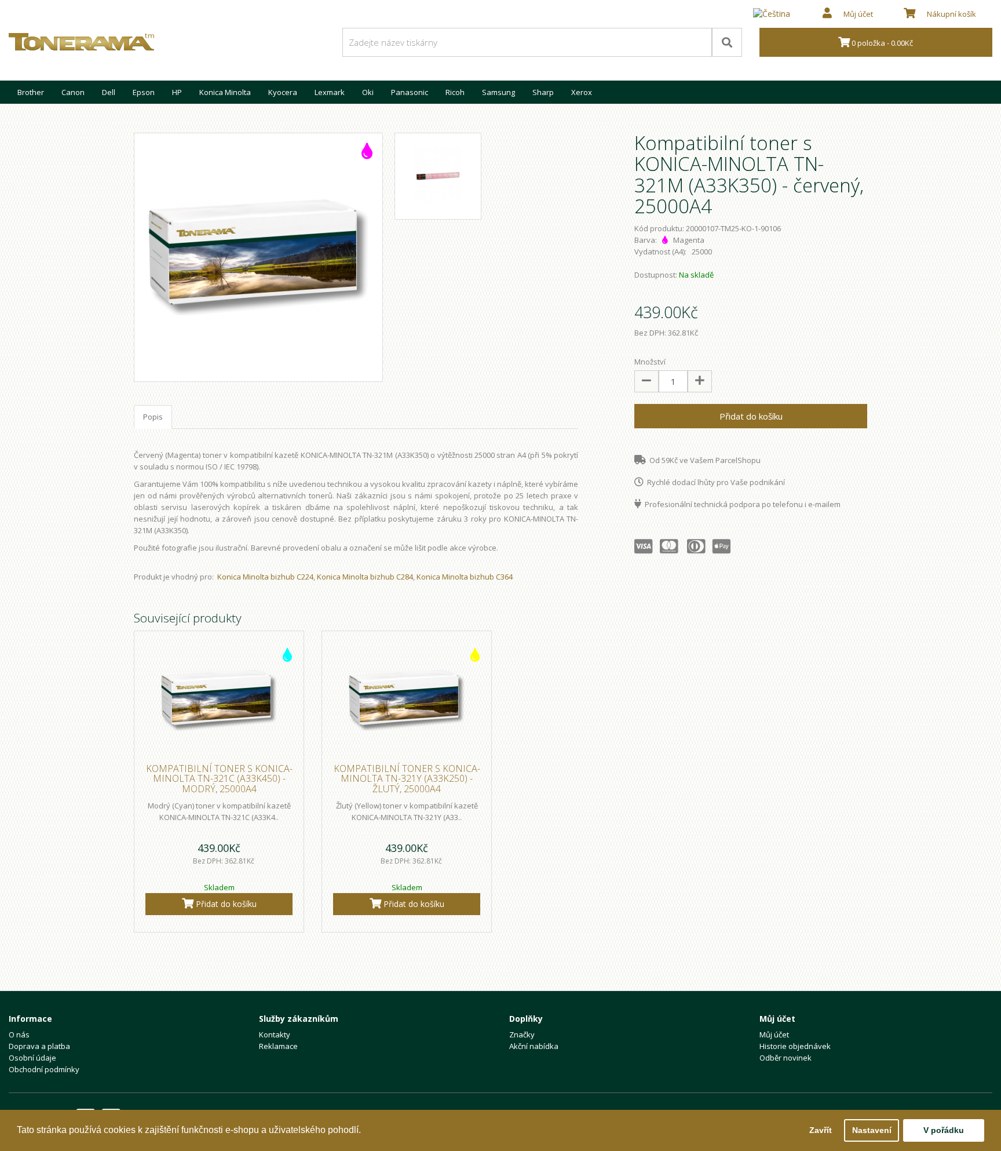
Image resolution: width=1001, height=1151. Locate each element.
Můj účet (774, 1034)
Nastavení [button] (872, 1130)
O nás (19, 1034)
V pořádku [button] (943, 1130)
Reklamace (278, 1046)
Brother (30, 92)
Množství (650, 361)
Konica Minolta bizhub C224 (265, 576)
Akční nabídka (533, 1046)
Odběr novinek (785, 1057)
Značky (522, 1034)
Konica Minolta (225, 92)
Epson (144, 92)
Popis (153, 416)
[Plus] (700, 381)
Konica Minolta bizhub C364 (465, 576)
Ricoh (455, 92)
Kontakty (274, 1034)
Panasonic (409, 92)
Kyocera (282, 92)
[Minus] (646, 381)
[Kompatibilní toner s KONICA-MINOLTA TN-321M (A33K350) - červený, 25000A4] (258, 257)
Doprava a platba (39, 1046)
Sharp (543, 92)
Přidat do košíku (751, 416)
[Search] (727, 42)
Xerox (581, 92)
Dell (108, 92)
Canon (73, 92)
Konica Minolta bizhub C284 (365, 576)
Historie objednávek (795, 1046)
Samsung (498, 92)
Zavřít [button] (820, 1130)
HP (177, 92)
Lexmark (330, 92)
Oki (368, 92)
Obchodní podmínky (44, 1069)
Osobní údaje (32, 1057)
